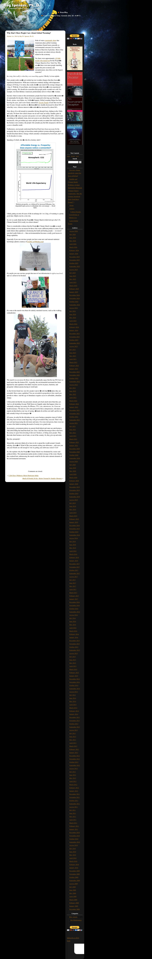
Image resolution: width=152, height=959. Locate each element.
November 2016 (74, 605)
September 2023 (74, 343)
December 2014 (74, 679)
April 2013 (72, 743)
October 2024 (73, 301)
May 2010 (72, 855)
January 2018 (73, 561)
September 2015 (74, 650)
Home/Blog (64, 12)
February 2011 (74, 826)
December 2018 (74, 525)
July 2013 (72, 733)
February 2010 (74, 864)
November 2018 (74, 529)
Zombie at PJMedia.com (35, 241)
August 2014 (73, 692)
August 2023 (73, 346)
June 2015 (72, 660)
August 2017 (73, 577)
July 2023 (72, 349)
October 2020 (73, 455)
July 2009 (72, 887)
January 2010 (73, 868)
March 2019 (73, 516)
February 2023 (74, 365)
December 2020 (74, 449)
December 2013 (74, 717)
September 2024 (74, 305)
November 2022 (74, 375)
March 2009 (73, 900)
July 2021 (72, 426)
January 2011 (73, 829)
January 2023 (73, 369)
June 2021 (72, 429)
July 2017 (72, 580)
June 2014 (72, 698)
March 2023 (73, 362)
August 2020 (73, 461)
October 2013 (73, 724)
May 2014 (72, 701)
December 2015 (74, 640)
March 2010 (73, 861)
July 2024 (72, 311)
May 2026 (72, 241)
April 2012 (72, 781)
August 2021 (73, 423)
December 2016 (74, 602)
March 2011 (73, 823)
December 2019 (74, 487)
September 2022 (74, 381)
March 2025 (73, 285)
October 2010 (73, 839)
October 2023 (73, 340)
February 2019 (74, 519)
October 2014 (73, 685)
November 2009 (74, 874)
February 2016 (74, 634)
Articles (71, 208)
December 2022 (74, 372)
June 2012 (72, 775)
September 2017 (74, 573)
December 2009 (74, 871)
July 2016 (72, 618)
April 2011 (72, 820)
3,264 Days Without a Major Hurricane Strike (23, 475)
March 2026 (73, 247)
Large (77, 156)
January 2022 (73, 407)
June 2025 (72, 276)
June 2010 (72, 852)
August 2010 (73, 845)
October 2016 (73, 608)
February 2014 (74, 711)
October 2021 (73, 417)
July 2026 (72, 234)
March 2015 (73, 669)
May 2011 (72, 816)
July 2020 (72, 465)
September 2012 (74, 765)
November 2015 (74, 644)
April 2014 (72, 704)
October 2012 (73, 762)
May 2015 (72, 663)
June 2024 (72, 314)
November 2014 (74, 682)
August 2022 (73, 385)
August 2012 (73, 768)
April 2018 (72, 551)
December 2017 (74, 564)
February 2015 (74, 672)
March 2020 (73, 477)
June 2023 (72, 353)
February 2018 (74, 557)
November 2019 (74, 490)
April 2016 (72, 628)
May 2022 (72, 394)
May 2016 (72, 624)
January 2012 (73, 791)
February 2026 (74, 250)
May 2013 (72, 740)
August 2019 (73, 500)
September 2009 (74, 880)
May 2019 (72, 509)
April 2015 (72, 666)
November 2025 (74, 260)
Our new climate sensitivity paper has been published (74, 173)
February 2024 (74, 327)
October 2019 (73, 493)
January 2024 (73, 330)
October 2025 (73, 263)
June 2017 (72, 583)
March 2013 (73, 746)
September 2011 (74, 804)
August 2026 (73, 231)
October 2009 (73, 877)
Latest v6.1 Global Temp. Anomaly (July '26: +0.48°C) (62, 15)
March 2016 (73, 631)
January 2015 (73, 676)
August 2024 (73, 308)
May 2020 (72, 471)
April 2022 (72, 397)
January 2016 (73, 637)
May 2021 (72, 433)
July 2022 (72, 388)
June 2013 (72, 736)
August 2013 (73, 730)
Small (68, 156)
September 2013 (74, 727)
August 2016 (73, 615)
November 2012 (74, 759)
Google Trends (43, 102)
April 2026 (72, 244)
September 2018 (74, 535)
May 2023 (72, 356)
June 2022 (72, 391)
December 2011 (74, 794)
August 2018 (73, 538)
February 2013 (74, 749)
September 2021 (74, 420)
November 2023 (74, 337)
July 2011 (72, 810)
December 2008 (74, 909)
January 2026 (73, 253)
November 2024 (74, 298)
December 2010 (74, 832)
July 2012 (72, 772)
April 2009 (72, 896)
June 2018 (72, 545)
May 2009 (72, 893)
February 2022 (74, 404)
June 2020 (72, 468)
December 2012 (74, 756)
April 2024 (72, 321)
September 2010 (74, 842)
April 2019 (72, 513)
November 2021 (74, 413)
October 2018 (73, 532)
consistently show (50, 40)
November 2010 (74, 836)
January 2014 (73, 714)
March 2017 (73, 592)
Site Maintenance (76, 920)
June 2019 (72, 506)
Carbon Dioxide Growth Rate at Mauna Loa (75, 215)
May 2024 (72, 317)
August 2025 (73, 269)
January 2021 (73, 445)
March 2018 (73, 554)
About (71, 205)
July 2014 (72, 695)
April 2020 (72, 474)
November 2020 (74, 452)
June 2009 (72, 890)
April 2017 (72, 589)
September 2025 (74, 266)
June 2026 (72, 237)
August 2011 (73, 807)
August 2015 (73, 653)
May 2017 (72, 586)
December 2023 (74, 333)
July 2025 (72, 273)
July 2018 (72, 541)
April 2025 (72, 282)
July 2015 (72, 656)
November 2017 (74, 567)
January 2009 (73, 906)
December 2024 (74, 295)
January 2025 (73, 292)
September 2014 (74, 688)
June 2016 (72, 621)
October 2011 (73, 800)
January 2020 (73, 484)
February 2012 (74, 788)
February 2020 (74, 481)
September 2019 (74, 497)
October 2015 (73, 647)
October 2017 (73, 570)
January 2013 (73, 752)
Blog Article (73, 917)
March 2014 (73, 708)
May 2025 (72, 279)
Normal (73, 156)
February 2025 (74, 289)
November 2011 (74, 797)
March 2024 (73, 324)
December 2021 (74, 410)
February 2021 (74, 442)
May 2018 (72, 548)
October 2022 (73, 378)
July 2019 (72, 503)
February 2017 (74, 596)
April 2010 (72, 858)
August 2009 (73, 884)
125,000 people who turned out (47, 59)
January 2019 (73, 522)
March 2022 (73, 401)
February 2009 (74, 903)
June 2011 (72, 813)
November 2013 (74, 720)
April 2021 (72, 436)
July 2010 (72, 848)
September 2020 (74, 458)
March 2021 (73, 439)
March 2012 (73, 784)
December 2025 (74, 257)
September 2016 (74, 612)
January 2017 (73, 599)
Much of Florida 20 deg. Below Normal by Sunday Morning (42, 478)
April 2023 (72, 359)
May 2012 (72, 778)
